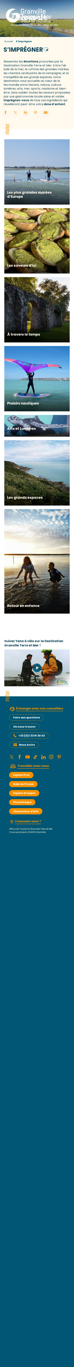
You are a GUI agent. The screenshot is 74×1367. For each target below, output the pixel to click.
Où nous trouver (24, 726)
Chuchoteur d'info (26, 811)
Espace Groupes (24, 793)
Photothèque (22, 802)
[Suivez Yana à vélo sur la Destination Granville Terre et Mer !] (37, 667)
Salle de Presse (23, 784)
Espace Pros (21, 775)
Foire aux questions (26, 717)
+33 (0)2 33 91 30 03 (31, 735)
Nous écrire (27, 745)
